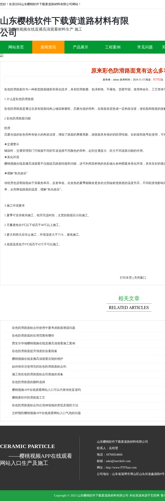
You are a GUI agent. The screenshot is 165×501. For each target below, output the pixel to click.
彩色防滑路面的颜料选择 (28, 382)
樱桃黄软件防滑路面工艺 (28, 397)
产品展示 (80, 47)
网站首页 (16, 47)
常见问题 (145, 47)
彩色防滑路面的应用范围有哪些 (33, 335)
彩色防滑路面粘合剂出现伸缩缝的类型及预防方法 (45, 405)
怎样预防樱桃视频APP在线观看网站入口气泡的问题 (46, 413)
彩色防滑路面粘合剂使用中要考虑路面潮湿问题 (43, 327)
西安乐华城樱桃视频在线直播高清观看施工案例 (43, 343)
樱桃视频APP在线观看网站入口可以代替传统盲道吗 (46, 389)
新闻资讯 (48, 47)
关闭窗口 (140, 277)
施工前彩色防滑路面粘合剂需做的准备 (37, 374)
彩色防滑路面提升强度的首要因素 (34, 351)
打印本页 (126, 277)
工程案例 (113, 47)
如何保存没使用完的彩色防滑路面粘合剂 (39, 366)
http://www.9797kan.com (121, 467)
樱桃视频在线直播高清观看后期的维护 (37, 358)
